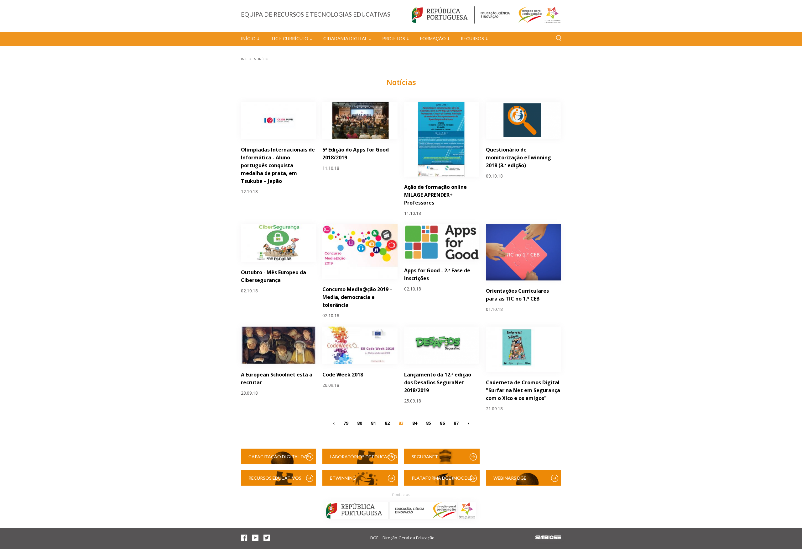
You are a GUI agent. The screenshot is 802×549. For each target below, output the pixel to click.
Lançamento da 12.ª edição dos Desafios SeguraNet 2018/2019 (437, 382)
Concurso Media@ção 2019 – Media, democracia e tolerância (357, 297)
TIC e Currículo (289, 38)
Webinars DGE (509, 478)
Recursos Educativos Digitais (274, 480)
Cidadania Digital (345, 38)
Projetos (393, 38)
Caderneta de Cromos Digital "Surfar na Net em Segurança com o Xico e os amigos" (523, 390)
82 (387, 423)
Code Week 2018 (342, 374)
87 (456, 423)
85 (428, 423)
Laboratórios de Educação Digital (363, 459)
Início (248, 38)
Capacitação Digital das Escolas (279, 459)
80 (359, 423)
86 (442, 423)
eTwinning (343, 478)
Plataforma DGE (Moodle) (443, 478)
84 (414, 423)
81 (373, 423)
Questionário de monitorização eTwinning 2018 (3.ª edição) (518, 157)
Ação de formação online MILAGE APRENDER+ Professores (435, 195)
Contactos (401, 494)
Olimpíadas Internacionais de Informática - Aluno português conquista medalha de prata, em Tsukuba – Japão (278, 165)
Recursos (472, 38)
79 (345, 423)
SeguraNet (425, 456)
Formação (433, 38)
